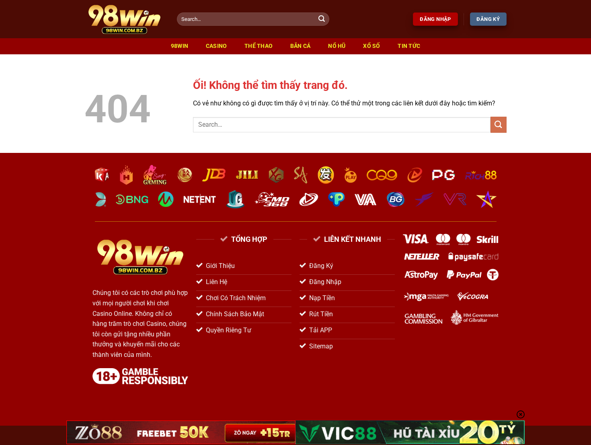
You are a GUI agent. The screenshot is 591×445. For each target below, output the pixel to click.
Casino (216, 46)
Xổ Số (371, 46)
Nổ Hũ (336, 46)
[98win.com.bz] (124, 19)
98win (179, 46)
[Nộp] (322, 19)
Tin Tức (409, 46)
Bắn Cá (300, 46)
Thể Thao (258, 46)
